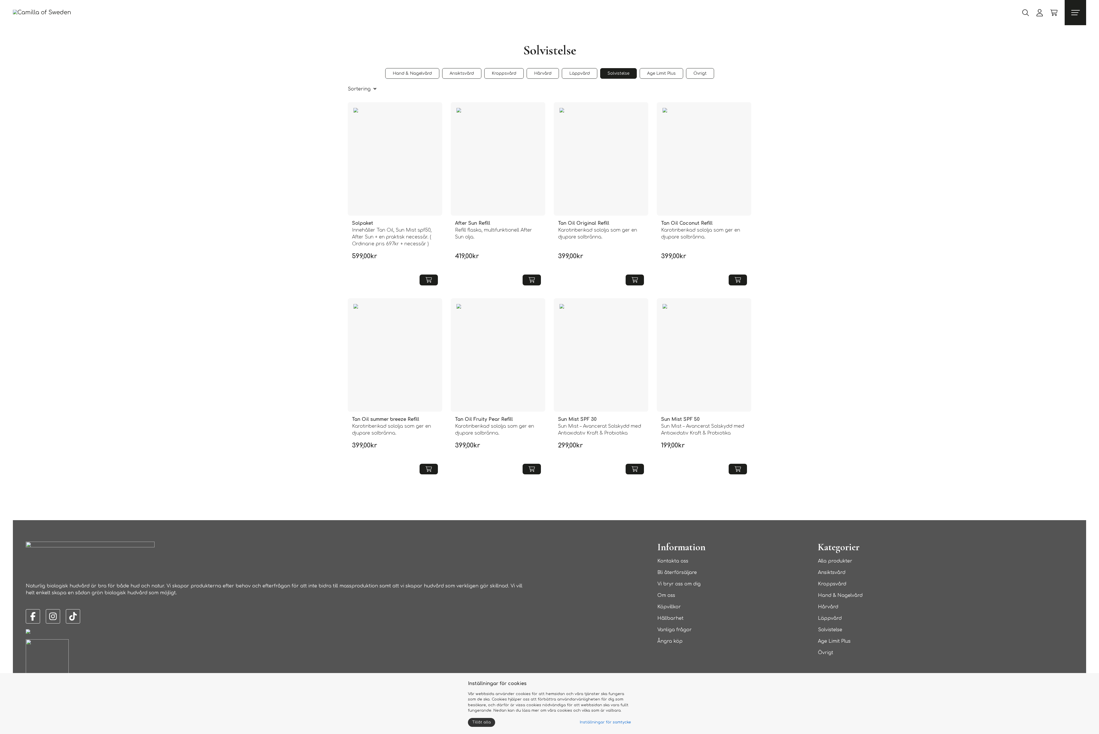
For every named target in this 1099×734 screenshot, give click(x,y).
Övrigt (825, 652)
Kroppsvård (832, 584)
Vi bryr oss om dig (679, 584)
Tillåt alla (481, 722)
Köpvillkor (669, 606)
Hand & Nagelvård (840, 595)
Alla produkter (835, 561)
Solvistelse (830, 629)
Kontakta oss (672, 561)
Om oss (666, 595)
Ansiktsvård (831, 572)
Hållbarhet (670, 618)
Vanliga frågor (674, 629)
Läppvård (830, 618)
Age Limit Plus (834, 641)
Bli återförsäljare (677, 572)
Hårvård (828, 606)
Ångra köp (670, 641)
